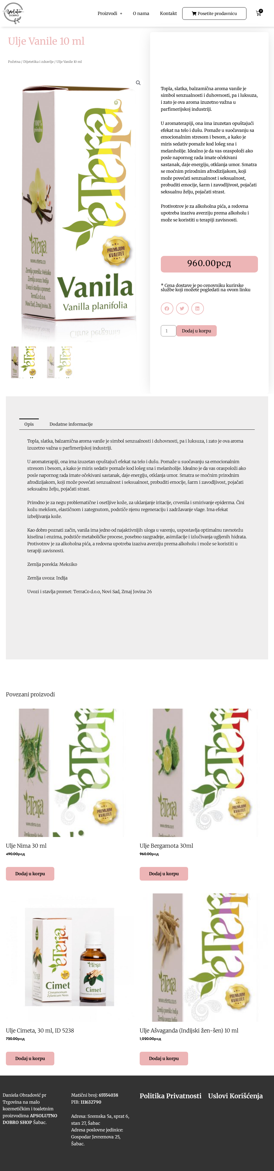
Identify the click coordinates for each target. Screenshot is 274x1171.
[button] (138, 83)
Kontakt (168, 13)
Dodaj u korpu (196, 330)
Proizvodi (107, 13)
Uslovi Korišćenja (235, 1096)
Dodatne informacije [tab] (71, 424)
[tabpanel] (137, 523)
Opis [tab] (29, 424)
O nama (141, 13)
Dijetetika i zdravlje (38, 62)
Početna (14, 62)
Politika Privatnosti (170, 1096)
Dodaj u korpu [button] (30, 873)
